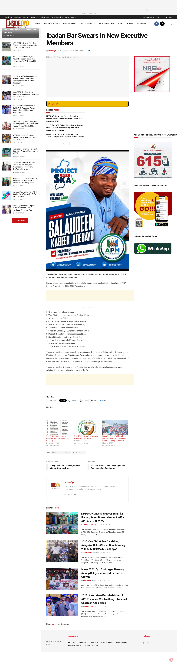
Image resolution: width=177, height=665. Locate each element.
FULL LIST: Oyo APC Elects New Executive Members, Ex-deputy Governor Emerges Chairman (114, 438)
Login (170, 17)
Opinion (129, 24)
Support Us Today (70, 17)
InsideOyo (8, 17)
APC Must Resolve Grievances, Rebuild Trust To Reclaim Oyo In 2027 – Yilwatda (24, 137)
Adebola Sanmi (88, 525)
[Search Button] (171, 23)
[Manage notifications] (171, 660)
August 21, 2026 (102, 525)
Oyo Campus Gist (106, 24)
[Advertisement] (87, 5)
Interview (141, 24)
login (54, 624)
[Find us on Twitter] (162, 23)
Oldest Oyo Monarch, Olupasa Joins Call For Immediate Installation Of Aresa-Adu (24, 208)
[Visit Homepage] (17, 23)
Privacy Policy (34, 17)
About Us (26, 17)
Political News (51, 24)
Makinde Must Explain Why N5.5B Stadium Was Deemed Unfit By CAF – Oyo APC (25, 194)
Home (37, 24)
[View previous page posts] (63, 143)
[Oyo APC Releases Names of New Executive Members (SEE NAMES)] (59, 427)
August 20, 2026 (100, 553)
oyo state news (79, 452)
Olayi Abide (87, 580)
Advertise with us (57, 17)
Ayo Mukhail (87, 553)
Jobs (120, 24)
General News (69, 24)
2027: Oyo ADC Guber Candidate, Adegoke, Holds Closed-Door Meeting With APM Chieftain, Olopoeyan (64, 127)
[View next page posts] (68, 143)
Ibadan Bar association (61, 452)
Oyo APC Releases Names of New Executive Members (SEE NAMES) (57, 438)
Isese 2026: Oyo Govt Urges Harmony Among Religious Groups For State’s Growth (26, 94)
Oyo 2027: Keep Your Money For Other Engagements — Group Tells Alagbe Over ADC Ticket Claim (26, 124)
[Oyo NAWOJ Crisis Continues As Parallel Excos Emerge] (87, 427)
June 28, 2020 (64, 51)
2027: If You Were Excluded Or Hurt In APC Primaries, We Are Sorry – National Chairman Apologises (104, 599)
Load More (20, 220)
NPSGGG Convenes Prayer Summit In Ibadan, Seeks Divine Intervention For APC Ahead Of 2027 (64, 118)
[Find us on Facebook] (156, 23)
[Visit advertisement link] (87, 190)
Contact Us (17, 17)
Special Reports (87, 24)
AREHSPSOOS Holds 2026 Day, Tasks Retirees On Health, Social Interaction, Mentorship (25, 45)
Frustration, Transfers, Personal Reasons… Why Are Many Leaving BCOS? (25, 151)
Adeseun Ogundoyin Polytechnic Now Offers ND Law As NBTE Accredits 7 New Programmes (25, 180)
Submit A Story (45, 17)
